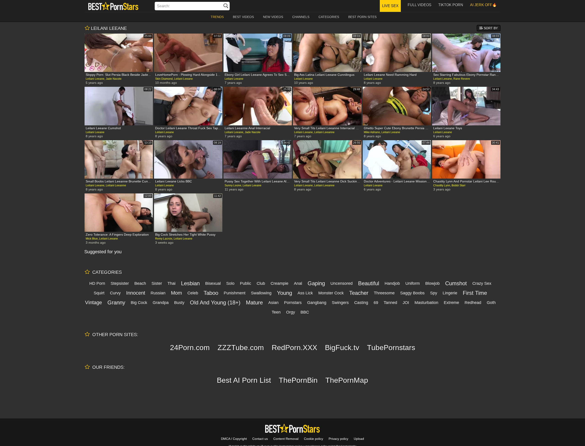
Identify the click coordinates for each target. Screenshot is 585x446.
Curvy (115, 293)
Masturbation (426, 302)
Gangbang (316, 302)
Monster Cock (331, 293)
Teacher (358, 293)
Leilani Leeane (95, 78)
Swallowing (261, 293)
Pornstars (293, 302)
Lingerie (450, 293)
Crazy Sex (481, 283)
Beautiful (368, 283)
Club (261, 283)
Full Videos (419, 5)
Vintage (93, 302)
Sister (157, 283)
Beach (140, 283)
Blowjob (432, 283)
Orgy (290, 312)
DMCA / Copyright (234, 439)
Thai (172, 283)
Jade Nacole (114, 78)
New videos (273, 17)
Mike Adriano (372, 132)
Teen (276, 312)
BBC (304, 312)
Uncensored (341, 283)
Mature (254, 302)
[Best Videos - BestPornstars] (113, 6)
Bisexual (213, 283)
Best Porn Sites (362, 17)
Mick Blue (92, 238)
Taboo (211, 293)
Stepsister (120, 283)
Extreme (451, 302)
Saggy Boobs (412, 293)
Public (245, 283)
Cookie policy (313, 439)
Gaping (316, 283)
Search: (163, 6)
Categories (329, 17)
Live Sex (390, 6)
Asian (273, 302)
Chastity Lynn (441, 185)
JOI (406, 302)
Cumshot (456, 283)
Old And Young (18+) (215, 302)
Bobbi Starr (458, 185)
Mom (176, 293)
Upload (359, 439)
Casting (361, 302)
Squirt (99, 293)
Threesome (384, 293)
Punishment (234, 293)
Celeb (192, 293)
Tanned (390, 302)
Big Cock (139, 302)
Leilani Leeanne (324, 132)
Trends (217, 17)
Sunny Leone (233, 185)
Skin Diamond (164, 78)
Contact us (260, 439)
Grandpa (161, 302)
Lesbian (190, 283)
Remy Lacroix (163, 238)
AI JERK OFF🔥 (483, 5)
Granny (116, 302)
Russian (158, 293)
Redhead (473, 302)
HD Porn (97, 283)
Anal (298, 283)
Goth (491, 302)
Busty (179, 302)
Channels (300, 17)
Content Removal (285, 439)
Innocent (135, 293)
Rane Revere (461, 78)
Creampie (279, 283)
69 (376, 302)
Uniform (412, 283)
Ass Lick (305, 293)
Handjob (392, 283)
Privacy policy (338, 439)
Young (284, 293)
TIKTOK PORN (450, 5)
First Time (475, 293)
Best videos (243, 17)
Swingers (340, 302)
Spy (433, 293)
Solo (230, 283)
